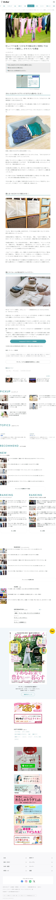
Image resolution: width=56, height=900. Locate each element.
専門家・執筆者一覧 (16, 889)
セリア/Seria (17, 731)
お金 (15, 6)
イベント (30, 736)
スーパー (42, 6)
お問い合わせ (5, 887)
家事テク (20, 6)
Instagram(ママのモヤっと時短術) (28, 341)
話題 (54, 6)
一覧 (39, 609)
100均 (37, 6)
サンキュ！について (7, 889)
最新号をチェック (28, 694)
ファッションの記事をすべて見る (22, 488)
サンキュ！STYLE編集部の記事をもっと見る (28, 362)
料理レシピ (48, 6)
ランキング (9, 6)
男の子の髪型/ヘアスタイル (20, 734)
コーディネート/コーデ (25, 370)
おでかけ (16, 739)
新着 (4, 6)
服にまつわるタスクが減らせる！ (15, 67)
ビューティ (30, 6)
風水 (29, 734)
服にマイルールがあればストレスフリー (17, 70)
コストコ (24, 736)
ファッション (14, 9)
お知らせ (39, 887)
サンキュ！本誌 (37, 736)
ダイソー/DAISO (25, 731)
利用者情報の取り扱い (32, 887)
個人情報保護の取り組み (13, 891)
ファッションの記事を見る (28, 579)
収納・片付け (6, 862)
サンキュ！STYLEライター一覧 (27, 889)
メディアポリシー (23, 887)
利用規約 (17, 887)
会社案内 (4, 891)
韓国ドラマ (35, 734)
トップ (3, 9)
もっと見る (13, 530)
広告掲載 (12, 887)
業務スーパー (17, 736)
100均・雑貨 (6, 866)
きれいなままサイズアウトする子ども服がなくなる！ (20, 64)
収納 (25, 6)
